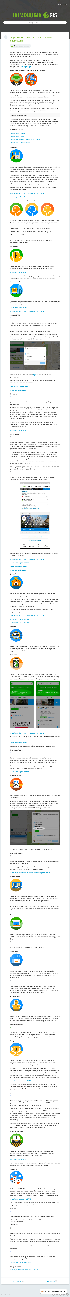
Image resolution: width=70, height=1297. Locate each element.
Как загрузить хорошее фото (19, 307)
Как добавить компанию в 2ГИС (20, 386)
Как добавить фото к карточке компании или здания (27, 193)
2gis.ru (35, 375)
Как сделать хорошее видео (20, 142)
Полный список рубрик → (20, 115)
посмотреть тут (26, 67)
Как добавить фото (17, 136)
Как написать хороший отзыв (19, 563)
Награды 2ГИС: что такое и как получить (25, 1270)
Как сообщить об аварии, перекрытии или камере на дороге (30, 873)
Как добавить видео (18, 133)
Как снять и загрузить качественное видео (25, 139)
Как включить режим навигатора (20, 1262)
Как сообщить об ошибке (18, 197)
